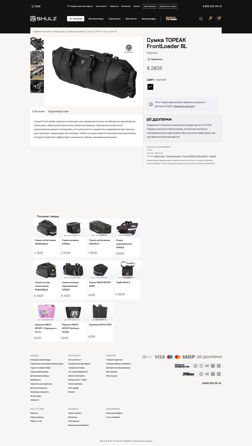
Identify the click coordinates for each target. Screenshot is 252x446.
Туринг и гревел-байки (40, 368)
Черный (212, 156)
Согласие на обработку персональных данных (132, 441)
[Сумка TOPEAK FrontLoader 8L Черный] (93, 71)
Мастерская (149, 6)
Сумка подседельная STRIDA (124, 244)
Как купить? (101, 6)
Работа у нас (36, 421)
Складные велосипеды (40, 360)
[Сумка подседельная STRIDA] (127, 228)
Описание (38, 111)
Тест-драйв (73, 388)
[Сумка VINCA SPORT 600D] (100, 270)
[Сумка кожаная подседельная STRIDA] (73, 270)
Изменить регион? (184, 106)
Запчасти (131, 18)
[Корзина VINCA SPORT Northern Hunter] (73, 312)
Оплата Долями (75, 384)
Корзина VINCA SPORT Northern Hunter (70, 328)
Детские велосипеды (39, 376)
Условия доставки (76, 368)
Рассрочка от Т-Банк (77, 380)
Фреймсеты (35, 380)
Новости (34, 413)
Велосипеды (96, 18)
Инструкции (111, 376)
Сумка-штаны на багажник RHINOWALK (42, 286)
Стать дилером (113, 417)
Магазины (126, 6)
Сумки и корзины (76, 31)
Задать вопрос (75, 413)
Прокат (136, 6)
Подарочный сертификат (81, 6)
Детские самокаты (38, 388)
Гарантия (114, 6)
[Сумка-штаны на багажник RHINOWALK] (46, 270)
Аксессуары (149, 18)
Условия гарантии (114, 360)
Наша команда (36, 417)
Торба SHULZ (123, 282)
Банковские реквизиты (78, 425)
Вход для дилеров (114, 413)
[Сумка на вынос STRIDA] (73, 228)
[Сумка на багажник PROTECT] (100, 228)
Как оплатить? (74, 360)
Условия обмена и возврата (118, 363)
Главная (37, 31)
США (38, 6)
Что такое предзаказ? (78, 371)
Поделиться (156, 59)
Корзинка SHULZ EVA (100, 324)
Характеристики (58, 111)
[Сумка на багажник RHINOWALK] (46, 228)
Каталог (78, 18)
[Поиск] (201, 18)
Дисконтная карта (76, 376)
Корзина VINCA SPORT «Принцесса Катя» (46, 328)
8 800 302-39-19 (212, 6)
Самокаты (114, 18)
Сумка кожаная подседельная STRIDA (70, 286)
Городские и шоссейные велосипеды (46, 363)
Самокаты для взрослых (41, 384)
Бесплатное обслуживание (118, 368)
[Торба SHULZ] (127, 270)
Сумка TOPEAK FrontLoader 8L (195, 156)
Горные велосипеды (39, 371)
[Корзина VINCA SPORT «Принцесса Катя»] (46, 312)
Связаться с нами (168, 6)
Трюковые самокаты (39, 392)
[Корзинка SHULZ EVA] (100, 312)
